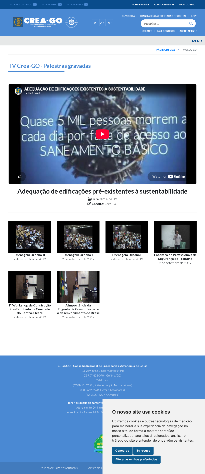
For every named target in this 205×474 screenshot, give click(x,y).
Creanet (147, 31)
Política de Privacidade (101, 468)
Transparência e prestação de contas (163, 16)
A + (102, 22)
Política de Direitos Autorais (59, 468)
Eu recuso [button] (143, 450)
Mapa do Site (187, 4)
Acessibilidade (140, 4)
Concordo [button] (122, 450)
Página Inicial (165, 49)
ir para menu (51, 4)
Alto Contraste (164, 4)
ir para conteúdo (23, 4)
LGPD (194, 16)
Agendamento (189, 31)
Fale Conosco (166, 31)
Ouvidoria (128, 16)
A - (110, 22)
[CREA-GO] (45, 22)
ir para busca (77, 4)
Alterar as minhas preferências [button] (136, 459)
